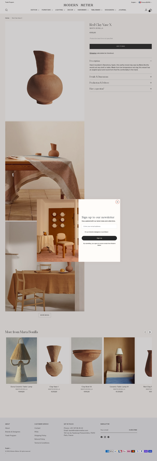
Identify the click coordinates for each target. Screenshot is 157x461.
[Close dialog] (117, 202)
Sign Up (99, 238)
